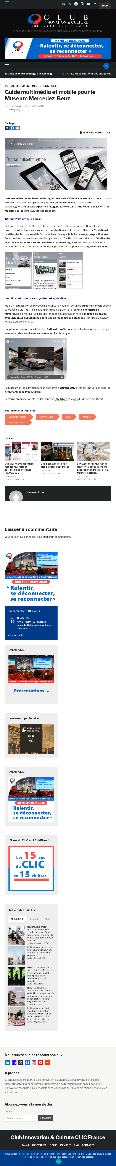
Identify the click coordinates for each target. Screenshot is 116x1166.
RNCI (76, 1145)
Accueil (25, 1145)
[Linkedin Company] (63, 4)
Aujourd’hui (17, 919)
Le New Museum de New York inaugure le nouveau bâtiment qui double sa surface (39, 951)
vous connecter (27, 536)
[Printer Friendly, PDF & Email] (13, 110)
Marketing (29, 86)
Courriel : (10, 1111)
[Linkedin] (14, 1062)
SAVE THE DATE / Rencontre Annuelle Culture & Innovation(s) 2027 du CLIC (34, 625)
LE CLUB (52, 1145)
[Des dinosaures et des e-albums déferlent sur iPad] (57, 451)
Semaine (34, 919)
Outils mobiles (48, 86)
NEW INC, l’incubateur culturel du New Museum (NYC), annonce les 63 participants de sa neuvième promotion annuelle (39, 974)
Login (105, 6)
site (75, 399)
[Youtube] (88, 4)
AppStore (61, 399)
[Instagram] (82, 4)
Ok (58, 1161)
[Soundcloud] (95, 4)
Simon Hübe (22, 106)
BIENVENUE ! (39, 1145)
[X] (69, 4)
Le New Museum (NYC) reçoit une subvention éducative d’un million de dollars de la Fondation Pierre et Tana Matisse (39, 1013)
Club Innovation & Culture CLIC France (58, 1137)
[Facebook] (76, 4)
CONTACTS (88, 1145)
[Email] (17, 128)
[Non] (112, 1158)
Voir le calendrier (16, 634)
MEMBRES (65, 1145)
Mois (47, 919)
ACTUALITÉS (12, 86)
